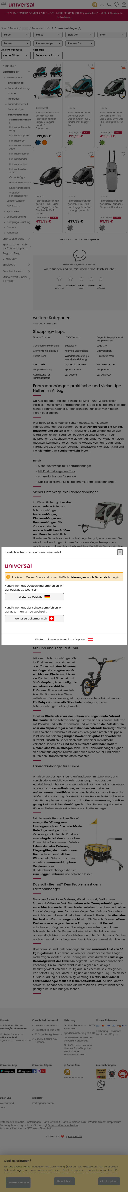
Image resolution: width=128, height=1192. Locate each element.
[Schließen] (120, 552)
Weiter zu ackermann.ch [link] (30, 618)
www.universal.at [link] (61, 639)
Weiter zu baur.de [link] (30, 596)
